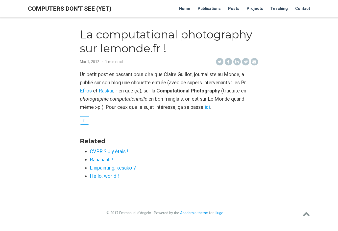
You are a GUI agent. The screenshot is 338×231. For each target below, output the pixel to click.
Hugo (219, 213)
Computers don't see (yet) (70, 8)
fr (84, 120)
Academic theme (194, 213)
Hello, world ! (104, 176)
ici (207, 107)
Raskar (106, 91)
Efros (86, 91)
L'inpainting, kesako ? (113, 168)
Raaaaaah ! (101, 160)
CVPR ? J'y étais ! (109, 151)
